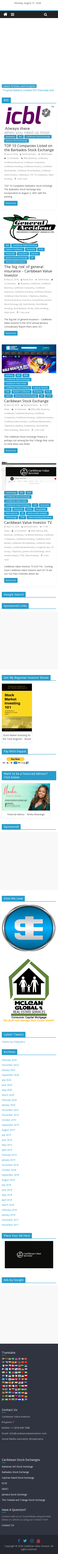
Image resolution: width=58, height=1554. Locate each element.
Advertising (11, 492)
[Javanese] (22, 1376)
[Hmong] (22, 1372)
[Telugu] (16, 1396)
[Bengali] (3, 1362)
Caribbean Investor (32, 166)
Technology (11, 517)
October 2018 (9, 1169)
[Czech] (9, 1365)
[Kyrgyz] (16, 1379)
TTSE (49, 396)
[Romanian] (9, 1389)
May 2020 (7, 1089)
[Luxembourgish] (6, 1382)
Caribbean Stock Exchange (38, 136)
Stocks (30, 308)
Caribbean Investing (13, 166)
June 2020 (7, 1084)
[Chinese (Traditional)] (25, 1362)
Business (32, 158)
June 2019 (7, 1139)
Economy (31, 249)
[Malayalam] (16, 1382)
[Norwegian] (16, 1386)
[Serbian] (16, 1389)
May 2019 (7, 1144)
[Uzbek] (6, 1399)
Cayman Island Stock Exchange (18, 1477)
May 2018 (7, 1194)
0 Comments (13, 158)
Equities (43, 296)
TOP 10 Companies (38, 174)
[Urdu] (3, 1399)
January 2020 (8, 1104)
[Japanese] (19, 1376)
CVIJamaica (23, 174)
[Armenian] (16, 1359)
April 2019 (7, 1149)
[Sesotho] (22, 1389)
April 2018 (7, 1199)
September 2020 (10, 1074)
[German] (22, 1369)
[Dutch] (16, 1365)
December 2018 (10, 1164)
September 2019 (10, 1124)
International (11, 513)
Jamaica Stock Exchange (16, 140)
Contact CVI (8, 1525)
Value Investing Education (39, 517)
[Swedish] (6, 1396)
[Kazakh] (3, 1379)
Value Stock (9, 312)
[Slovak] (6, 1393)
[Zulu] (25, 1399)
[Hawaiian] (12, 1372)
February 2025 (9, 1059)
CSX (7, 391)
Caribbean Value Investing (25, 245)
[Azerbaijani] (19, 1359)
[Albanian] (6, 1359)
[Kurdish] (12, 1379)
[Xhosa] (16, 1399)
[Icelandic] (3, 1376)
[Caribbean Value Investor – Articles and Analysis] (5, 14)
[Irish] (12, 1376)
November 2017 (10, 1224)
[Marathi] (3, 1386)
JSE (32, 257)
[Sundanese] (25, 1393)
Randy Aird (28, 279)
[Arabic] (12, 1359)
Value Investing (41, 308)
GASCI (8, 396)
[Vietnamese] (9, 1399)
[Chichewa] (19, 1362)
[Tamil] (12, 1396)
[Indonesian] (9, 1376)
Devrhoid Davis (29, 154)
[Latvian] (25, 1379)
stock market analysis (15, 261)
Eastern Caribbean (14, 249)
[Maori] (25, 1382)
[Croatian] (6, 1365)
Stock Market (29, 304)
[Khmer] (6, 1379)
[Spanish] (22, 1393)
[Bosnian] (6, 1362)
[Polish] (25, 1386)
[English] (19, 1365)
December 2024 (10, 1064)
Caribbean (42, 158)
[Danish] (12, 1365)
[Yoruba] (22, 1399)
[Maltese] (22, 1382)
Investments (37, 300)
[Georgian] (19, 1369)
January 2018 (8, 1214)
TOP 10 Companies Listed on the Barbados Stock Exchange (29, 147)
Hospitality (41, 509)
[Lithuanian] (3, 1382)
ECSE (41, 249)
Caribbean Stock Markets (28, 170)
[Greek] (25, 1369)
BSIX (26, 375)
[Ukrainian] (25, 1396)
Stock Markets (20, 308)
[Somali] (19, 1393)
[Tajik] (9, 1396)
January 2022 (8, 1069)
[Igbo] (6, 1376)
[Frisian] (12, 1369)
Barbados (10, 136)
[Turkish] (22, 1396)
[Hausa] (9, 1372)
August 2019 (8, 1129)
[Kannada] (25, 1376)
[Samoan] (12, 1393)
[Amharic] (9, 1359)
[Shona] (19, 1389)
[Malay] (19, 1382)
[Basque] (22, 1359)
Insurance (23, 253)
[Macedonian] (9, 1382)
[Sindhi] (25, 1389)
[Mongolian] (6, 1386)
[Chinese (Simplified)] (22, 1362)
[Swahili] (3, 1396)
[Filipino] (3, 1369)
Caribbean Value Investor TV (28, 522)
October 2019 (9, 1119)
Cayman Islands (40, 387)
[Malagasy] (12, 1382)
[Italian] (16, 1376)
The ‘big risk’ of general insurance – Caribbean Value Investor (28, 271)
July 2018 (6, 1184)
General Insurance (12, 300)
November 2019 (10, 1114)
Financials (10, 253)
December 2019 (10, 1109)
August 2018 (8, 1179)
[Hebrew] (16, 1372)
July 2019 (6, 1134)
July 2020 (6, 1079)
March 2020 (8, 1094)
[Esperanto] (22, 1365)
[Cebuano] (16, 1362)
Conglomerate (42, 547)
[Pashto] (19, 1386)
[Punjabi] (6, 1389)
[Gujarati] (3, 1372)
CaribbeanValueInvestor (40, 421)
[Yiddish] (19, 1399)
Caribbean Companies (34, 162)
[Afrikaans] (3, 1359)
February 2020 (9, 1099)
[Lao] (19, 1379)
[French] (9, 1369)
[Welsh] (12, 1399)
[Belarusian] (25, 1359)
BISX (33, 409)
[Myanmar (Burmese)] (9, 1386)
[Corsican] (3, 1365)
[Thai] (19, 1396)
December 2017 (10, 1219)
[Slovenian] (9, 1393)
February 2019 (9, 1154)
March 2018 (8, 1204)
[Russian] (12, 1389)
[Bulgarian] (9, 1362)
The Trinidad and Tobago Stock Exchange (23, 1499)
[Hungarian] (25, 1372)
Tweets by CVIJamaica (13, 1041)
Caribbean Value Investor (15, 296)
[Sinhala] (3, 1393)
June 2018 (7, 1189)
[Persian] (22, 1386)
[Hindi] (19, 1372)
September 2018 (10, 1174)
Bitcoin (39, 530)
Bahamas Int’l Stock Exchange (17, 1466)
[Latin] (22, 1379)
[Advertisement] (29, 53)
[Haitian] (6, 1372)
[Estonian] (25, 1365)
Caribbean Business (13, 162)
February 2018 (9, 1209)
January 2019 (8, 1159)
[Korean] (9, 1379)
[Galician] (16, 1369)
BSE (20, 136)
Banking (9, 375)
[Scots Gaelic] (16, 1393)
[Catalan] (12, 1362)
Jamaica (34, 253)
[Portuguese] (3, 1389)
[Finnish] (6, 1369)
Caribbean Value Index (16, 383)
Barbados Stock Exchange (15, 1472)
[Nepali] (12, 1386)
